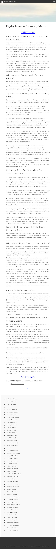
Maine (8, 448)
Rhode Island (9, 502)
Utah (8, 514)
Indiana (8, 435)
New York (9, 481)
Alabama (8, 401)
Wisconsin (9, 527)
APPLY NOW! (28, 32)
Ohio (8, 489)
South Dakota (9, 507)
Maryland (9, 450)
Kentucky (9, 443)
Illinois (8, 432)
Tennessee (9, 509)
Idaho (8, 430)
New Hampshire (10, 473)
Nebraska (9, 468)
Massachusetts (10, 453)
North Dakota (9, 486)
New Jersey (9, 476)
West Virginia (9, 525)
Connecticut (9, 417)
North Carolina (10, 484)
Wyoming (9, 530)
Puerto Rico (9, 499)
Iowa (8, 437)
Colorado (8, 414)
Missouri (8, 463)
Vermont (8, 517)
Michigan (9, 455)
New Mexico (9, 479)
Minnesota (9, 458)
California (9, 412)
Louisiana (8, 445)
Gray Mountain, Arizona (17, 384)
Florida (8, 422)
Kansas (8, 440)
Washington (9, 522)
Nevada (8, 471)
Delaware (9, 419)
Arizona (8, 407)
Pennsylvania (9, 497)
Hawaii (8, 427)
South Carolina (10, 504)
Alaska (8, 404)
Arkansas (8, 409)
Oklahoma (9, 491)
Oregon (8, 494)
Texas (8, 512)
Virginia (8, 520)
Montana (8, 466)
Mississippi (9, 461)
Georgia (8, 425)
